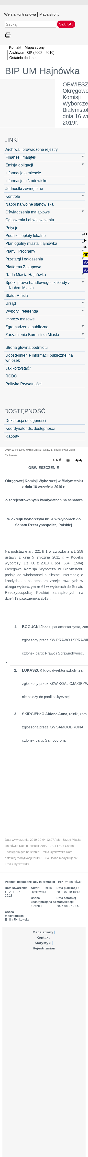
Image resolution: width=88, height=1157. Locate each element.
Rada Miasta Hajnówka (25, 274)
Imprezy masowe (20, 319)
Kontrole (12, 196)
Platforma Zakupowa (23, 267)
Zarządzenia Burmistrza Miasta (32, 334)
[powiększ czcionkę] (60, 459)
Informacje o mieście (23, 173)
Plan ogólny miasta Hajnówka (31, 243)
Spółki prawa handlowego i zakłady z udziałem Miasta (37, 285)
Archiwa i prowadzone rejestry (31, 149)
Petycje (11, 227)
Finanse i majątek (20, 157)
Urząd (10, 303)
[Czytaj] (79, 460)
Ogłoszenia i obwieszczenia (29, 220)
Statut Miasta (16, 295)
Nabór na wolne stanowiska (29, 204)
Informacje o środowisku (26, 180)
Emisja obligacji (19, 165)
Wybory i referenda (21, 311)
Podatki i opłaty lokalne (25, 235)
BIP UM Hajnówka (42, 71)
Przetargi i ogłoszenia (24, 259)
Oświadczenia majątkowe (27, 212)
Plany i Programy (20, 251)
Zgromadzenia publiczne (26, 327)
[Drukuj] (68, 460)
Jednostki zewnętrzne (24, 188)
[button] (85, 234)
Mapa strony (49, 14)
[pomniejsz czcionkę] (54, 459)
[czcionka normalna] (57, 459)
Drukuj (8, 35)
